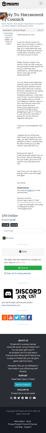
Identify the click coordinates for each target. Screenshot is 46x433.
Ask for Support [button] (23, 384)
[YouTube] (26, 398)
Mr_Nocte (10, 238)
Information (19, 421)
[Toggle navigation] (41, 3)
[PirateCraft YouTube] (11, 317)
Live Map (19, 427)
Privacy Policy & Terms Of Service (22, 424)
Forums (9, 24)
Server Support (18, 24)
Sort (4, 225)
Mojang (22, 371)
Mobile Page (7, 220)
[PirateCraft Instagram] (23, 317)
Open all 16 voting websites (18, 273)
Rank (13, 225)
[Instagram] (30, 398)
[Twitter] (19, 398)
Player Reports (29, 24)
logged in (30, 190)
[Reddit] (22, 398)
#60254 (40, 30)
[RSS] (11, 398)
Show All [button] (24, 268)
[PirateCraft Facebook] (29, 317)
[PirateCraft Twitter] (17, 317)
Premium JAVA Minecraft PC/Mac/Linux (23, 355)
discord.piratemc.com (11, 305)
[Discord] (34, 398)
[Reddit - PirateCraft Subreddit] (4, 317)
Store (28, 421)
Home (4, 24)
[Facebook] (15, 398)
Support (27, 427)
